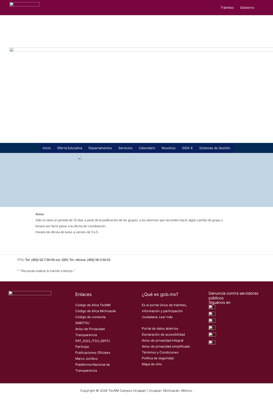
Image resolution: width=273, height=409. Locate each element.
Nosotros (169, 148)
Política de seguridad (158, 358)
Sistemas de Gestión (214, 148)
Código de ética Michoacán (95, 311)
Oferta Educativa (69, 148)
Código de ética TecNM (92, 305)
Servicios (125, 148)
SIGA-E (187, 148)
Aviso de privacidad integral (162, 340)
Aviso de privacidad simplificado (166, 346)
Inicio (47, 148)
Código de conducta (90, 317)
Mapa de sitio (152, 364)
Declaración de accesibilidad (163, 334)
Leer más (166, 317)
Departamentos (100, 148)
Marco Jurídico (86, 359)
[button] (264, 7)
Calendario (147, 148)
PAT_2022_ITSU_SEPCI (92, 341)
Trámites (227, 8)
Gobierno (247, 8)
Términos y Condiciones (160, 352)
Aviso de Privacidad (90, 329)
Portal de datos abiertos (160, 328)
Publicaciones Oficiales (92, 353)
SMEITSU (82, 323)
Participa (82, 347)
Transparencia (86, 335)
